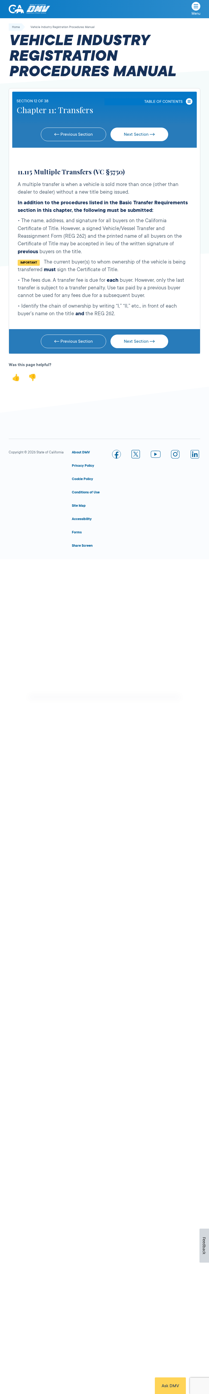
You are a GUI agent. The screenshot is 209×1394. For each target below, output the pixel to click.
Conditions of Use (86, 492)
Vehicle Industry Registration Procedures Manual (62, 27)
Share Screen (82, 546)
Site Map (79, 506)
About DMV (81, 452)
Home (16, 27)
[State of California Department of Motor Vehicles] (38, 9)
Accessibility (82, 519)
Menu (196, 14)
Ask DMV (170, 1385)
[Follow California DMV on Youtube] (155, 455)
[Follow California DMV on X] (136, 455)
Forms (77, 532)
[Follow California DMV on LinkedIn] (194, 455)
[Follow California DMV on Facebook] (116, 455)
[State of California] (16, 9)
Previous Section (76, 134)
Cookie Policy (82, 479)
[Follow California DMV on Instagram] (175, 455)
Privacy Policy (83, 466)
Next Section (137, 134)
